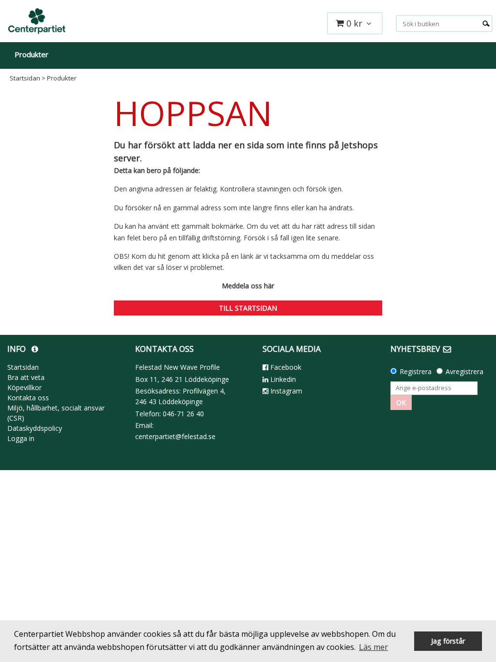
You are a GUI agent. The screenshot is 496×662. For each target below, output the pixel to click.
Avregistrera (464, 371)
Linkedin (282, 379)
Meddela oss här (248, 285)
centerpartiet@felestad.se (175, 436)
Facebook (284, 367)
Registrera (416, 371)
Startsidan (25, 78)
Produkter (31, 54)
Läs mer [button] (373, 647)
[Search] (486, 22)
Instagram (285, 390)
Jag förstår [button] (448, 641)
